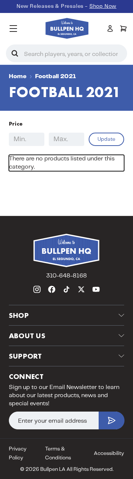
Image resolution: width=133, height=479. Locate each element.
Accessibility (109, 453)
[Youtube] (96, 289)
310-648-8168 (66, 276)
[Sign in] (110, 28)
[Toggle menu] (13, 28)
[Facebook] (51, 289)
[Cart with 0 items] (123, 28)
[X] (81, 289)
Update (106, 139)
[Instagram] (37, 289)
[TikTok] (66, 289)
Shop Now (102, 6)
